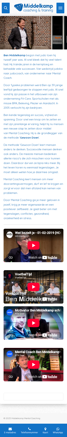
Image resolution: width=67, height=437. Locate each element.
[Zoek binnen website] (6, 8)
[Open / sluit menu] (60, 8)
